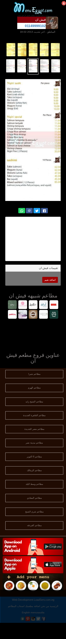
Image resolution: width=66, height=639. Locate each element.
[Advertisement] (33, 335)
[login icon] (64, 3)
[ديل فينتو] (33, 315)
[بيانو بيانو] (22, 315)
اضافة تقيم (50, 279)
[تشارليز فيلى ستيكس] (12, 315)
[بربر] (54, 305)
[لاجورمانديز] (22, 305)
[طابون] (43, 315)
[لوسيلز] (33, 305)
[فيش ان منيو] (55, 49)
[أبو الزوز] (43, 305)
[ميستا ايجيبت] (54, 315)
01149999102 (35, 26)
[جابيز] (12, 305)
